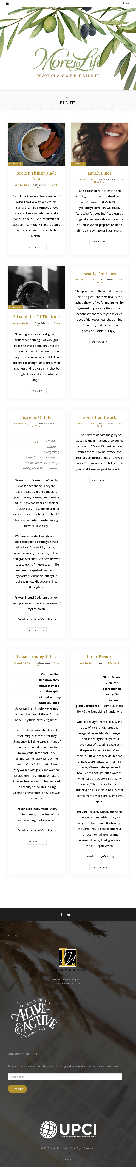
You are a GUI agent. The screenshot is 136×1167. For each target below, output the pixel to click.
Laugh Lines (99, 173)
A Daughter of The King (36, 316)
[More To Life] (68, 63)
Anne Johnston (40, 185)
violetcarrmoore (46, 423)
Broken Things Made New (36, 175)
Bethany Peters (105, 280)
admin (101, 663)
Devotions (15, 163)
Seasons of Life (36, 417)
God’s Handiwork (99, 417)
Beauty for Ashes (99, 273)
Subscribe (17, 1088)
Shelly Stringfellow (108, 179)
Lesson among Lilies (36, 656)
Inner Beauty (99, 656)
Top (69, 1159)
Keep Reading (36, 247)
